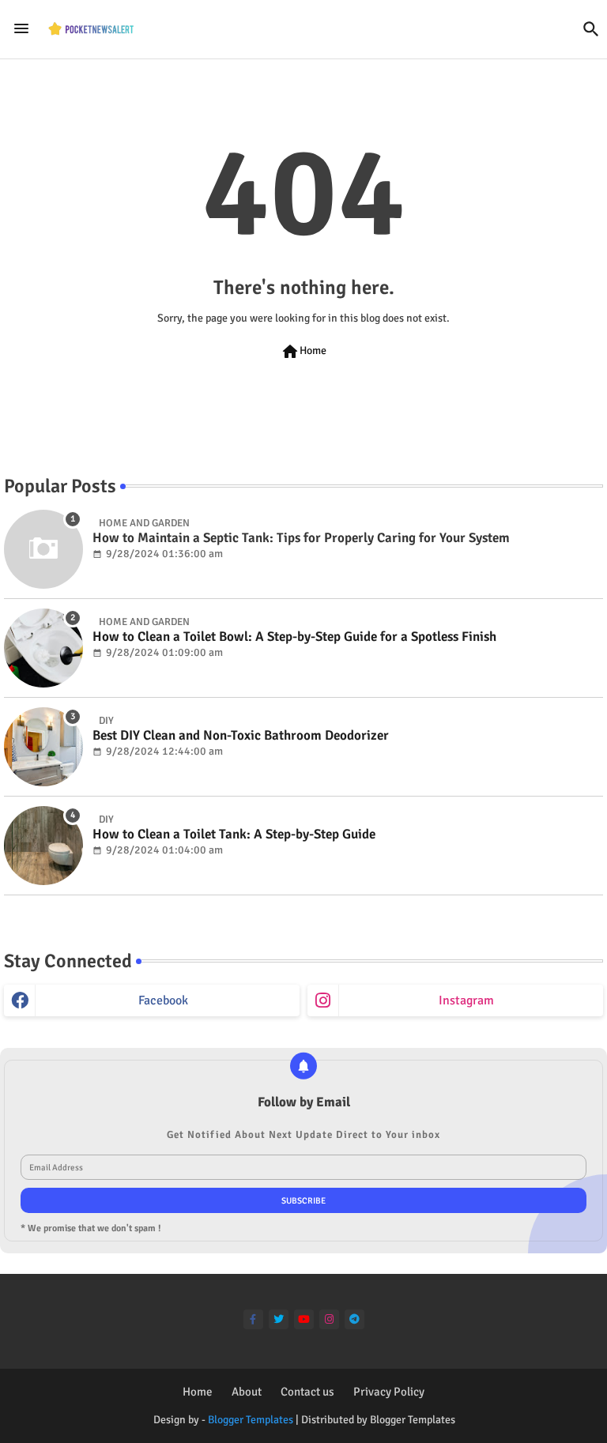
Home (303, 351)
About (247, 1392)
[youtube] (304, 1319)
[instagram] (329, 1319)
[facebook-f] (253, 1319)
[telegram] (354, 1319)
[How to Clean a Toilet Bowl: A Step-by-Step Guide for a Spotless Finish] (43, 648)
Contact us (307, 1392)
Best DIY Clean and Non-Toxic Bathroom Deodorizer (240, 736)
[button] (591, 29)
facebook (163, 1000)
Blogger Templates (250, 1419)
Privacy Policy (388, 1392)
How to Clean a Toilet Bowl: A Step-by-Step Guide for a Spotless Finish (294, 637)
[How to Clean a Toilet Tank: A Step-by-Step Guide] (43, 845)
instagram (466, 1000)
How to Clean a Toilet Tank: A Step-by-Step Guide (233, 834)
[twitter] (278, 1319)
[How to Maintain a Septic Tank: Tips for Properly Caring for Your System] (43, 549)
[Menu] (21, 28)
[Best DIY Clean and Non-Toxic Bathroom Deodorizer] (43, 746)
